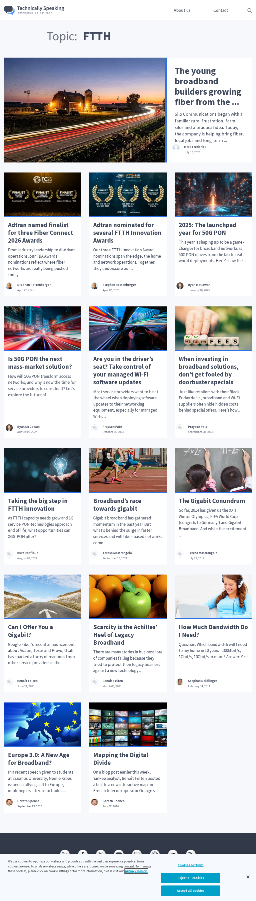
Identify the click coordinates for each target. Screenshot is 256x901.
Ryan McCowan (199, 285)
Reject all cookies (191, 878)
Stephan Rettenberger (34, 285)
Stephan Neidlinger (202, 681)
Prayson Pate (112, 427)
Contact (221, 10)
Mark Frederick (195, 147)
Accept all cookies (190, 890)
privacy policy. (136, 871)
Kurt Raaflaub (27, 553)
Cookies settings (191, 865)
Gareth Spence (28, 801)
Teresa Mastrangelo (117, 553)
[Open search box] (242, 10)
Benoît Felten (27, 681)
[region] (128, 877)
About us (182, 10)
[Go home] (34, 11)
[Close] (248, 876)
